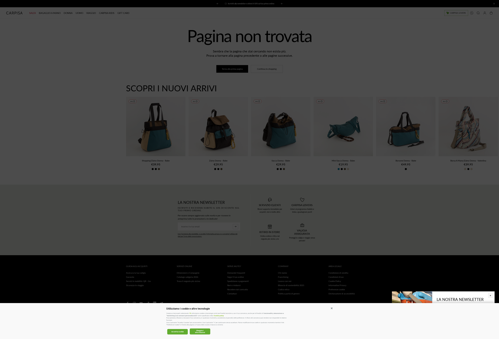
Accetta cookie (177, 332)
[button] (332, 308)
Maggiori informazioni (200, 331)
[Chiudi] (490, 295)
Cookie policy (219, 316)
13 (190, 313)
